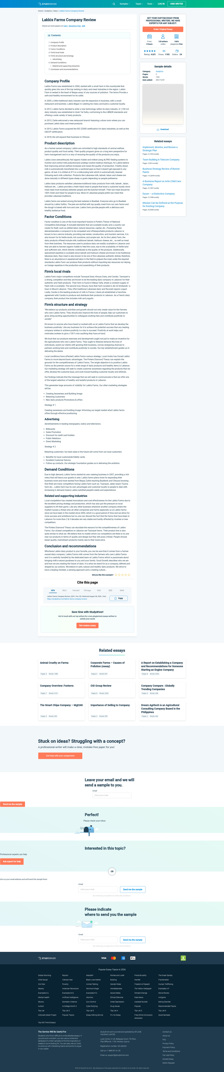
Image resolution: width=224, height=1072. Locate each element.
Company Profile (57, 42)
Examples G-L (43, 993)
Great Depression (117, 1002)
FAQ (164, 1040)
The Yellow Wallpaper (143, 989)
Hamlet (137, 980)
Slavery (41, 989)
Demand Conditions (58, 63)
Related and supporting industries (66, 66)
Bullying (113, 980)
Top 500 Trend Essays (47, 1022)
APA (53, 590)
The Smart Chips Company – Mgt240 (61, 705)
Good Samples (164, 1015)
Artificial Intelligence (70, 997)
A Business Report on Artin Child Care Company (162, 183)
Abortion (89, 997)
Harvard (76, 590)
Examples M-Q (68, 993)
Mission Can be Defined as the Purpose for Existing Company (163, 204)
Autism (41, 1006)
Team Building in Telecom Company (161, 159)
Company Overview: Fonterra (57, 685)
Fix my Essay (115, 1015)
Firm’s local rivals (57, 52)
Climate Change (140, 993)
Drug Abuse (115, 1006)
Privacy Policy (168, 1043)
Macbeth (89, 975)
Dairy (55, 11)
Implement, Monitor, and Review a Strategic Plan (160, 149)
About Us (166, 1036)
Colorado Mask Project (47, 1015)
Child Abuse (43, 980)
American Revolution (70, 989)
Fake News (138, 997)
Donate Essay (168, 1059)
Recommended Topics (167, 1006)
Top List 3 (90, 1011)
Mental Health (43, 997)
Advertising (57, 59)
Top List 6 (162, 1011)
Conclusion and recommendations (64, 69)
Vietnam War (67, 980)
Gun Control (91, 1002)
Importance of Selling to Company (110, 705)
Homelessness (116, 989)
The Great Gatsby (165, 975)
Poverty (65, 984)
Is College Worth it (69, 1006)
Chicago (87, 590)
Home (40, 11)
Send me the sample (12, 804)
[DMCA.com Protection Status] (183, 958)
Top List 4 (114, 1011)
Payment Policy (169, 1047)
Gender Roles (115, 984)
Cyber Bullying (92, 1006)
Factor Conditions (58, 49)
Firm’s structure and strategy (62, 56)
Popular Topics (68, 1015)
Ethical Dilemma (116, 997)
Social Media (115, 993)
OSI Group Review (101, 685)
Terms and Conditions (171, 1051)
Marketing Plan (75, 26)
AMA (122, 590)
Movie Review (163, 993)
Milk (83, 26)
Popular (137, 1006)
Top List (41, 1011)
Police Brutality (140, 975)
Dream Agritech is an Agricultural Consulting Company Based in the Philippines (160, 709)
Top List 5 (138, 1011)
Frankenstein (163, 980)
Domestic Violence (69, 1002)
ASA (99, 590)
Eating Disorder (164, 1002)
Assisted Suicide (140, 1002)
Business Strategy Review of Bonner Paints (161, 170)
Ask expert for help (12, 861)
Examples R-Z (91, 993)
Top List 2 (66, 1011)
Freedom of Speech (142, 984)
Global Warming (44, 975)
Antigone (162, 997)
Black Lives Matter (93, 980)
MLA (64, 590)
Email (95, 791)
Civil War (41, 984)
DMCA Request (169, 1063)
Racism (65, 975)
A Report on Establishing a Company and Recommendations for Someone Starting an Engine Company (162, 666)
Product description (58, 46)
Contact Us (167, 1032)
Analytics (48, 11)
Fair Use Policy (168, 1055)
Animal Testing (92, 984)
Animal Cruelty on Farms (54, 662)
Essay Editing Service (94, 1015)
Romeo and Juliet (117, 975)
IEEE (110, 590)
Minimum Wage (92, 989)
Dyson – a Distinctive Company (159, 193)
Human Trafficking (165, 984)
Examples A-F (163, 989)
